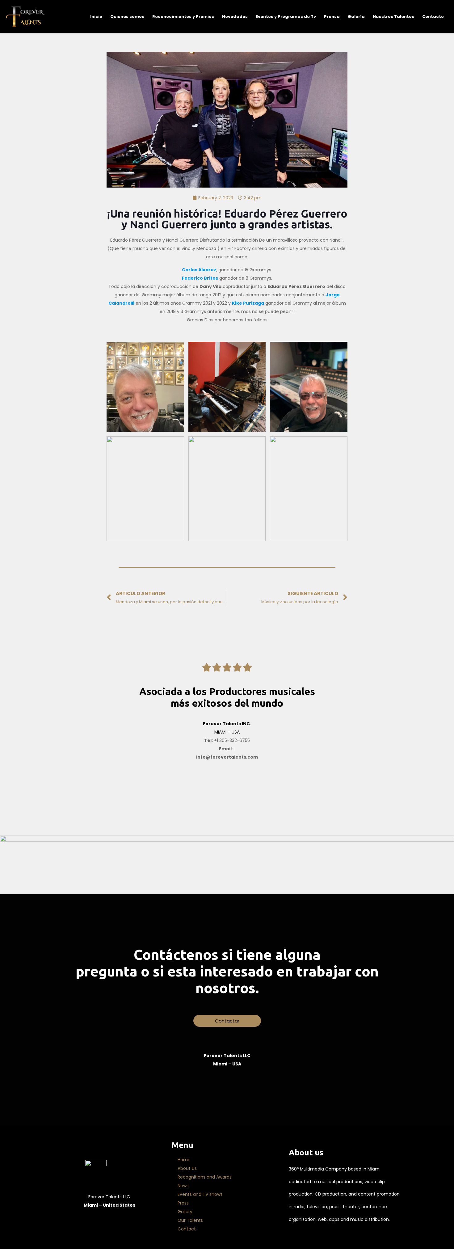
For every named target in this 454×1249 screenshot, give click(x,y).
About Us (187, 1168)
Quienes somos (127, 16)
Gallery (185, 1212)
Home (184, 1160)
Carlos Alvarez (199, 270)
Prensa (332, 16)
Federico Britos (200, 278)
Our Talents (190, 1220)
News (183, 1186)
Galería (356, 16)
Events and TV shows (200, 1194)
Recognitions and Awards (205, 1177)
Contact (187, 1229)
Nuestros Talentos (393, 16)
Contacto (433, 16)
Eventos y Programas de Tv (286, 16)
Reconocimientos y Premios (183, 16)
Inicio (96, 16)
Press (183, 1203)
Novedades (235, 16)
